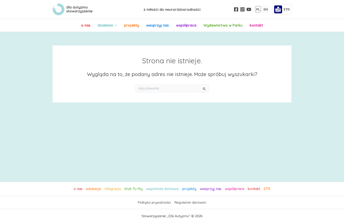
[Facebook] (236, 9)
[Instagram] (242, 9)
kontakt (256, 25)
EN (266, 9)
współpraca (186, 25)
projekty (131, 25)
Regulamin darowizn (190, 202)
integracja (112, 188)
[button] (115, 25)
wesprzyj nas (157, 25)
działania (105, 25)
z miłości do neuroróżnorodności (172, 9)
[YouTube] (248, 9)
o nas (85, 25)
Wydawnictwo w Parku (222, 25)
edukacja (93, 188)
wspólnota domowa (162, 188)
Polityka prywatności (154, 202)
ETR (267, 188)
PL (258, 9)
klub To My (133, 188)
